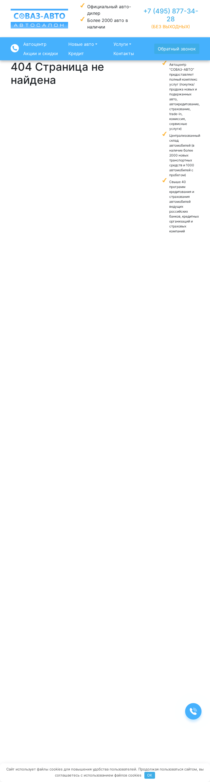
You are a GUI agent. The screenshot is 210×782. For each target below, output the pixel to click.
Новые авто (81, 44)
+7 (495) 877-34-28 (170, 15)
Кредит (76, 53)
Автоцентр (34, 44)
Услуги (120, 44)
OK (149, 775)
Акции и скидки (40, 53)
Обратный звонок (177, 49)
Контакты (123, 53)
